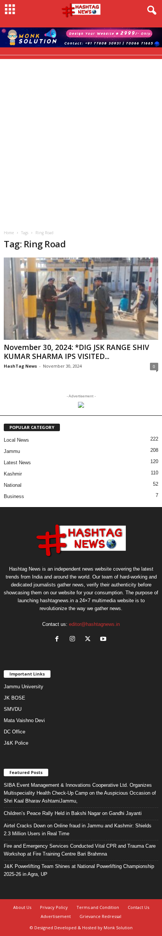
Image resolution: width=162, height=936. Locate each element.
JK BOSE (14, 698)
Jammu (12, 451)
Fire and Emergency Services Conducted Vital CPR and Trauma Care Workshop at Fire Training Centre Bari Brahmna (80, 850)
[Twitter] (89, 639)
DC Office (14, 732)
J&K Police (16, 743)
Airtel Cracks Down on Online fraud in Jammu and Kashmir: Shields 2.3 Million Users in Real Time (77, 829)
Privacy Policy (54, 907)
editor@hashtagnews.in (94, 624)
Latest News (17, 462)
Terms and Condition (97, 907)
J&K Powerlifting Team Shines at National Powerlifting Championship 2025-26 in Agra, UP (79, 870)
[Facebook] (58, 639)
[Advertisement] (81, 140)
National (12, 485)
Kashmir (13, 474)
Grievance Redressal (100, 916)
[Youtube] (104, 639)
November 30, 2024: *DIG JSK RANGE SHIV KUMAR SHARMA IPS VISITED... (76, 351)
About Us (22, 907)
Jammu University (23, 686)
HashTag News (20, 366)
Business (14, 496)
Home (9, 232)
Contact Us (138, 907)
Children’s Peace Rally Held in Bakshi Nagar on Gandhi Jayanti (73, 813)
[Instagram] (74, 639)
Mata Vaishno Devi (24, 720)
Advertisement (56, 916)
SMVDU (12, 709)
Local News (16, 440)
